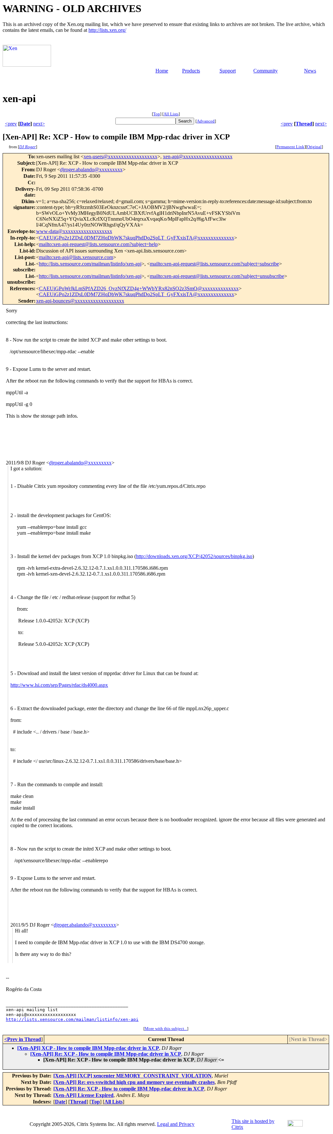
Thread (304, 123)
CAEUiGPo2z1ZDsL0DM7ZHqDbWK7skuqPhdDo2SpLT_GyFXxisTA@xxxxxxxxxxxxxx (136, 238)
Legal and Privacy (175, 1124)
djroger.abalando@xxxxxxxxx (91, 169)
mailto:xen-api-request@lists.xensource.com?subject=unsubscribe (217, 276)
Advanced (206, 121)
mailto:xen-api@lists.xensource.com (76, 257)
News (310, 70)
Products (191, 70)
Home (161, 70)
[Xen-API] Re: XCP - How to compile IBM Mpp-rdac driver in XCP (105, 1054)
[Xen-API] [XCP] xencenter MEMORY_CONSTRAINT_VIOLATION (132, 1075)
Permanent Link (290, 146)
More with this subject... (166, 1028)
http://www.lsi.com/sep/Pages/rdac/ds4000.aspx (59, 685)
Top (156, 113)
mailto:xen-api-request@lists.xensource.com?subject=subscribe (214, 264)
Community (265, 70)
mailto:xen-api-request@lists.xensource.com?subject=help (98, 244)
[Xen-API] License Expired (83, 1095)
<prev (11, 123)
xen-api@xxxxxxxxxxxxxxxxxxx (198, 156)
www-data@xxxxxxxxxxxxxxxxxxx (74, 231)
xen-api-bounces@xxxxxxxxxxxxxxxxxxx (80, 301)
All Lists (171, 113)
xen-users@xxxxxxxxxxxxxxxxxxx (120, 156)
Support (228, 70)
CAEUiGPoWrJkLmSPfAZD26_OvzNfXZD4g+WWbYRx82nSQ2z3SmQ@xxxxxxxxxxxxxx (139, 288)
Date (25, 123)
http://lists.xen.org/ (107, 30)
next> (39, 123)
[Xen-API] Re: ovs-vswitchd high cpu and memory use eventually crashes (134, 1082)
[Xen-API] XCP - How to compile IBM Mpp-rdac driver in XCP (88, 1048)
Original (314, 146)
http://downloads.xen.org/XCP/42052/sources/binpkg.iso (194, 556)
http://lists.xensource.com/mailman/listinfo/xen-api (90, 264)
